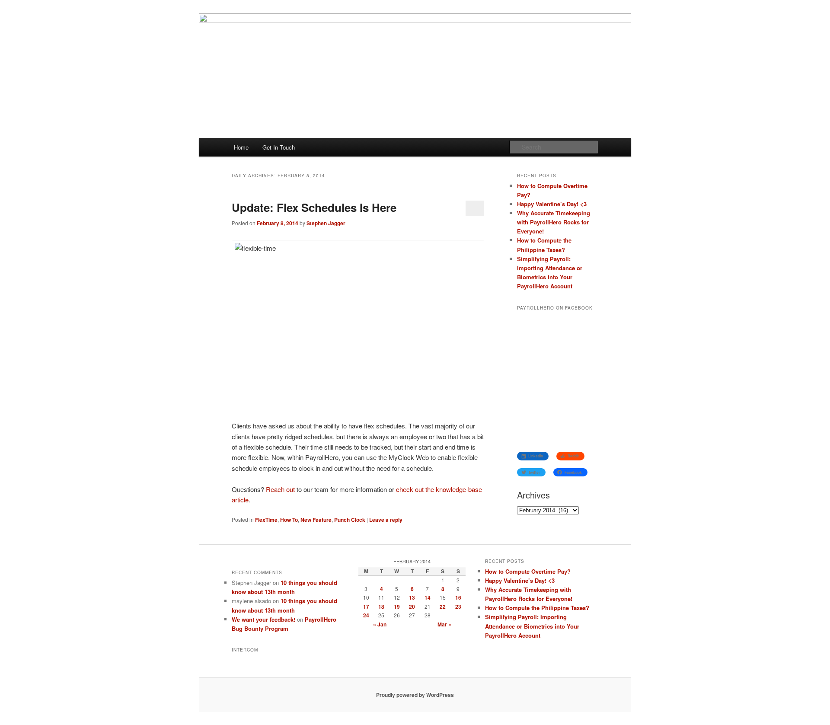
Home (241, 147)
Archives (533, 495)
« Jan (379, 624)
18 (381, 606)
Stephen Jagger (325, 223)
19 (397, 606)
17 (366, 606)
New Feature (316, 520)
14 (428, 597)
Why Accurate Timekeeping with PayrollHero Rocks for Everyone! (553, 222)
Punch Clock (349, 520)
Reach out (280, 489)
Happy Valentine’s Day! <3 (552, 204)
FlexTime (266, 520)
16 (458, 597)
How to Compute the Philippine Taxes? (537, 608)
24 (366, 615)
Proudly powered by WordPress (415, 695)
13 (412, 597)
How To (289, 520)
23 (458, 606)
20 (412, 606)
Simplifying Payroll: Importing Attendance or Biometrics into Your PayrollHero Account (532, 626)
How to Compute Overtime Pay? (528, 571)
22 (443, 606)
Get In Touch (278, 147)
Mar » (444, 624)
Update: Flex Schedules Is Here (314, 207)
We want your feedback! (263, 619)
